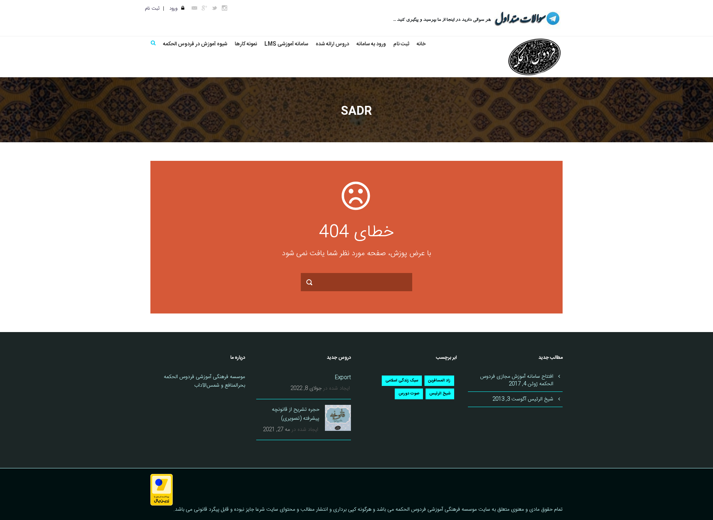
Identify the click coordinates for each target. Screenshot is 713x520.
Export (343, 377)
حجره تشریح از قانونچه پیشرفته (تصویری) (295, 414)
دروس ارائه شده (332, 44)
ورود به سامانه (371, 44)
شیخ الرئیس (439, 393)
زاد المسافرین (439, 380)
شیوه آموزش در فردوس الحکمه (195, 44)
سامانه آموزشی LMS (286, 44)
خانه (421, 44)
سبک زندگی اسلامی (401, 380)
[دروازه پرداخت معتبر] (161, 490)
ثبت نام (152, 8)
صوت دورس (408, 393)
